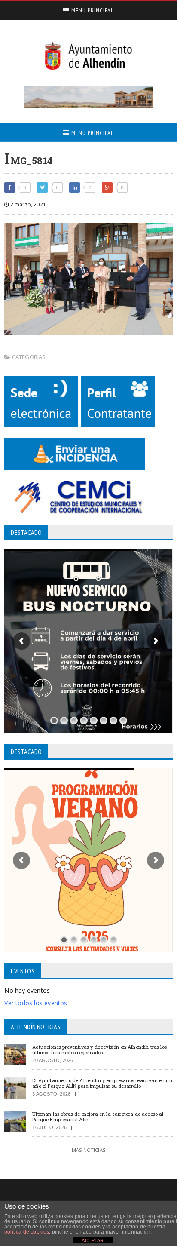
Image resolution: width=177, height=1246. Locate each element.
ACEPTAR (93, 1240)
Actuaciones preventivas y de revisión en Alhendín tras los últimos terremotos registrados (99, 1049)
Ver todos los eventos (35, 1003)
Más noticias (88, 1150)
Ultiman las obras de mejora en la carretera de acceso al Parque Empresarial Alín (97, 1117)
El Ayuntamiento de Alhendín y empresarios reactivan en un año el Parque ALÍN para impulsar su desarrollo (102, 1083)
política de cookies (26, 1232)
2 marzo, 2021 (27, 204)
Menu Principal (92, 10)
